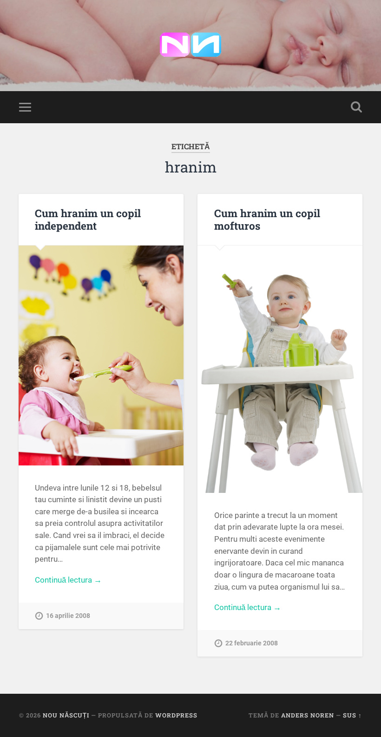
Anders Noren (307, 715)
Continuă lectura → (68, 579)
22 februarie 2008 (251, 643)
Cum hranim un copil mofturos (267, 219)
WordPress (176, 715)
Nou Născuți (66, 715)
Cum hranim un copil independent (88, 219)
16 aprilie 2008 (68, 616)
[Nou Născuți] (190, 46)
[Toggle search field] (356, 107)
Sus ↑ (352, 715)
